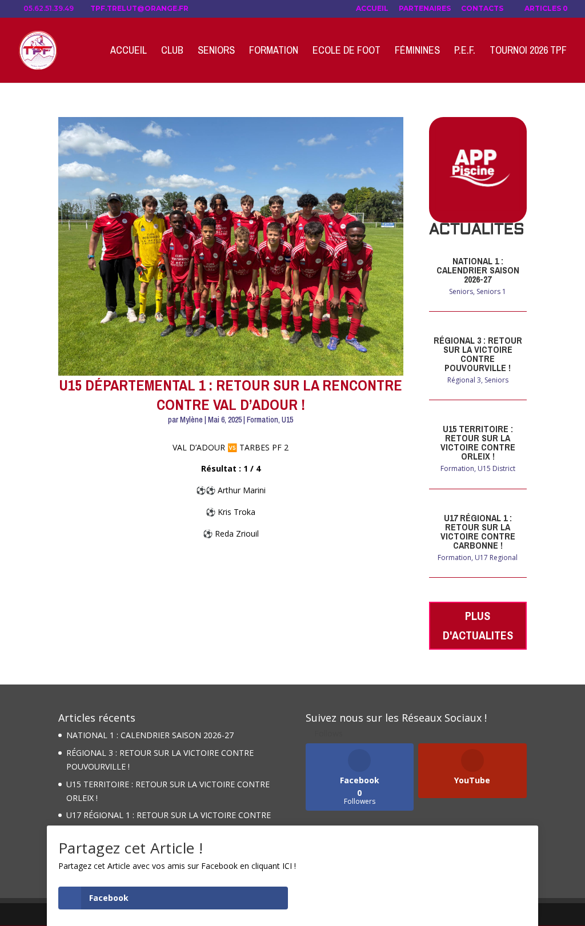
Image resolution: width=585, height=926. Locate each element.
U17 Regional (496, 557)
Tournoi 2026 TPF (528, 51)
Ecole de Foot (346, 51)
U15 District (496, 468)
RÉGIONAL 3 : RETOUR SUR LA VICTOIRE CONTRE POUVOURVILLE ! (478, 354)
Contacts (482, 9)
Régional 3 (464, 380)
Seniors (216, 51)
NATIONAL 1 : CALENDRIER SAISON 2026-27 (477, 270)
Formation (273, 51)
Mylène (191, 419)
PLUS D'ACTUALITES (478, 625)
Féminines (417, 51)
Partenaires (425, 9)
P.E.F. (464, 51)
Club (172, 51)
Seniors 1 (491, 291)
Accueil (372, 9)
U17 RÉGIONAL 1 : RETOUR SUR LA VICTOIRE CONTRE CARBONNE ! (477, 531)
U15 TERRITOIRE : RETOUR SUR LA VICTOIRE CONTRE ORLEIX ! (477, 442)
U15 (287, 419)
